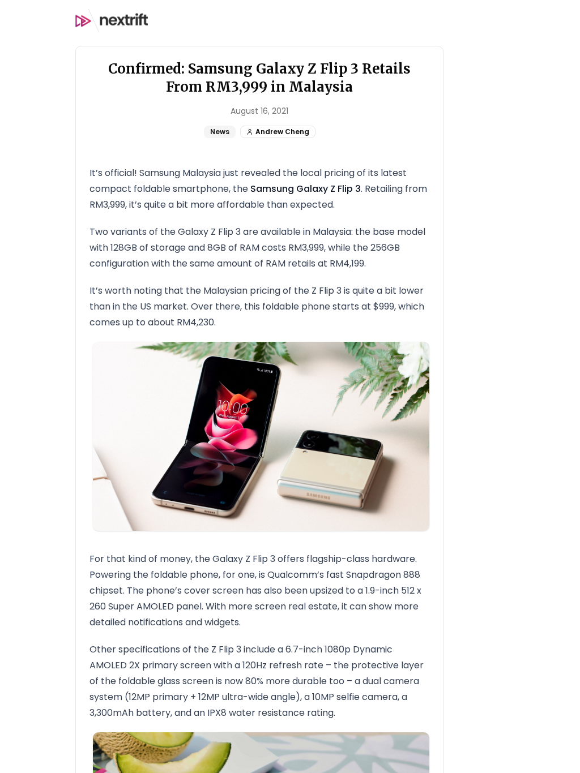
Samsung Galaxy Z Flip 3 (305, 188)
